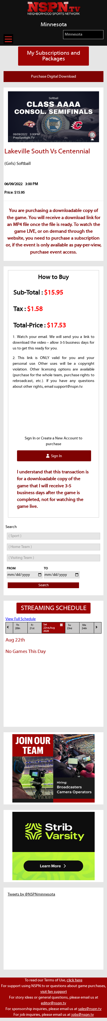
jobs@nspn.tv (82, 1015)
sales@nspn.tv (90, 1009)
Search (43, 585)
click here (74, 980)
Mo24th (84, 627)
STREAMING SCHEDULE (53, 608)
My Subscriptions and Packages (53, 56)
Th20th (17, 627)
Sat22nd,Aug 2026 (49, 628)
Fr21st (32, 627)
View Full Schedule (20, 619)
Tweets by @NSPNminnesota (31, 894)
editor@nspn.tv (53, 1003)
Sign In (55, 456)
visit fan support (53, 992)
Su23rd (69, 627)
